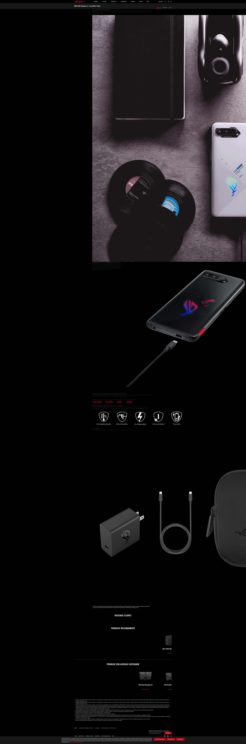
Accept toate (180, 739)
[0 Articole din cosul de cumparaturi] (171, 1)
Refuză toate (170, 739)
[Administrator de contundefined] (168, 1)
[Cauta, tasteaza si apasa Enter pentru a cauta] (166, 1)
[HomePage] (75, 728)
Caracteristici (158, 7)
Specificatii (165, 7)
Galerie (170, 7)
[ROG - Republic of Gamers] (79, 2)
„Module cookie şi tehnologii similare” (76, 742)
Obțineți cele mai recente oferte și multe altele (159, 731)
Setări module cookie (159, 739)
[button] (168, 733)
